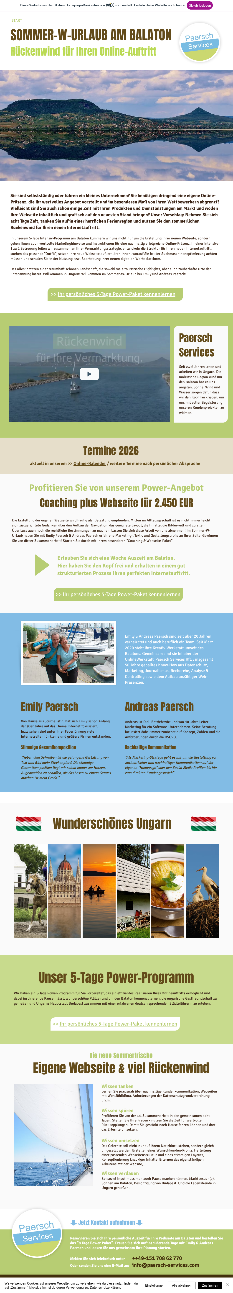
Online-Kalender (89, 463)
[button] (164, 417)
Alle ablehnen (182, 1285)
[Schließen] (227, 1285)
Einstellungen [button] (155, 1285)
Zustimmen (210, 1285)
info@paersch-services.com (165, 1265)
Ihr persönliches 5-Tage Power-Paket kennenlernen (116, 294)
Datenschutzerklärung (106, 1287)
